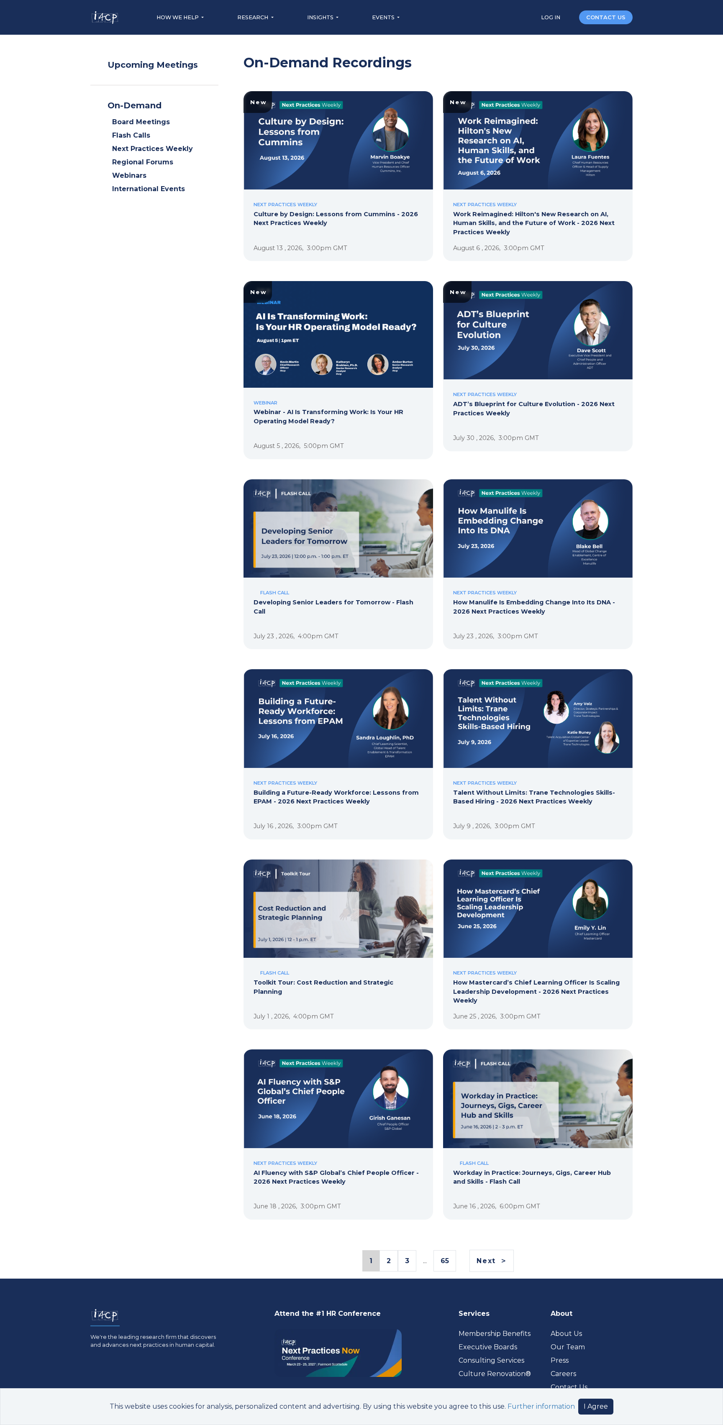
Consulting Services (491, 1360)
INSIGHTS (321, 17)
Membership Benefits (495, 1334)
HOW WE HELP (178, 17)
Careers (563, 1374)
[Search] (570, 17)
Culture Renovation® (495, 1374)
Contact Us (569, 1387)
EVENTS (384, 17)
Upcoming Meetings (153, 65)
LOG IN (551, 17)
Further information (541, 1406)
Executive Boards (488, 1347)
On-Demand (135, 105)
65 (445, 1261)
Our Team (568, 1347)
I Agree (596, 1406)
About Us (566, 1334)
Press (560, 1360)
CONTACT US (606, 17)
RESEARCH (253, 17)
